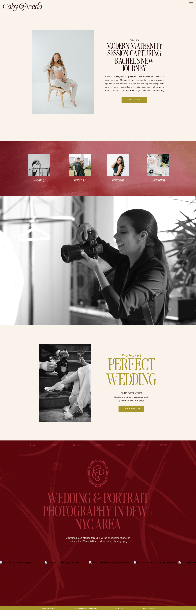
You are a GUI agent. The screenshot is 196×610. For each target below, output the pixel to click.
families (134, 40)
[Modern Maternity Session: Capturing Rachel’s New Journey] (63, 72)
